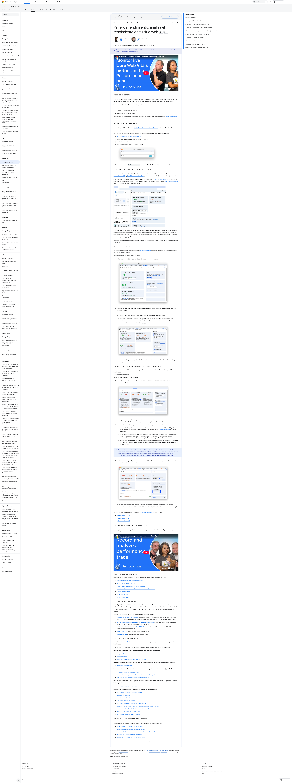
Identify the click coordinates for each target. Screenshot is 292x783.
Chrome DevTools (14, 7)
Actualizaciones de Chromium (119, 766)
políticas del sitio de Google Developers (158, 752)
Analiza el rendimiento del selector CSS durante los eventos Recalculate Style (138, 706)
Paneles (33, 9)
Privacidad (32, 779)
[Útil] (175, 23)
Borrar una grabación (123, 597)
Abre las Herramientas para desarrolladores (129, 136)
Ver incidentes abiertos (27, 768)
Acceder (287, 2)
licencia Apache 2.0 (123, 752)
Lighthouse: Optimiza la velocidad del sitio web (130, 726)
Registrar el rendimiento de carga (126, 583)
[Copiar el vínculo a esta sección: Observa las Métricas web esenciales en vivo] (152, 169)
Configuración (43, 9)
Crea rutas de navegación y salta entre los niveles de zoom (133, 677)
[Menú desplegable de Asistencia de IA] (28, 10)
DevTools (4, 9)
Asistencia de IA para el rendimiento (129, 51)
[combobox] (260, 1)
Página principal (117, 23)
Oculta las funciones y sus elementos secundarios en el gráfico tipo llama (137, 675)
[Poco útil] (177, 23)
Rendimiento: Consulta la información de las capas (131, 737)
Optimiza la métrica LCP (123, 515)
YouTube (204, 768)
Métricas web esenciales (171, 181)
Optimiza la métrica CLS (123, 521)
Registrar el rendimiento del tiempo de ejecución (130, 581)
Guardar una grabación (123, 591)
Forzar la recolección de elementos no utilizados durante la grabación (136, 589)
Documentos (26, 2)
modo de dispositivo (164, 430)
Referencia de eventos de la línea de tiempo (129, 714)
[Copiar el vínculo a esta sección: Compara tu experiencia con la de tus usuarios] (147, 247)
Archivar (114, 771)
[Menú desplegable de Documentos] (32, 2)
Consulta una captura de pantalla (126, 698)
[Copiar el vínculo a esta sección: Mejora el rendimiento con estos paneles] (148, 719)
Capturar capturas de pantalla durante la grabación (131, 586)
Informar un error (26, 766)
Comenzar (12, 9)
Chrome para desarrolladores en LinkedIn (212, 771)
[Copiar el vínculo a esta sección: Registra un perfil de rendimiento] (138, 574)
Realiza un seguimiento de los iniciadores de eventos (131, 659)
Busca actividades (122, 656)
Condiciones (25, 779)
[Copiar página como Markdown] (165, 32)
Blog (47, 2)
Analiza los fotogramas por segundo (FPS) (128, 711)
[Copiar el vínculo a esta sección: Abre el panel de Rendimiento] (139, 123)
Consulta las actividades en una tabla (127, 686)
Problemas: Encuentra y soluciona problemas (129, 734)
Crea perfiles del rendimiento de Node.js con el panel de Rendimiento (136, 709)
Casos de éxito (39, 2)
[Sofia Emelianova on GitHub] (138, 40)
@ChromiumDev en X (207, 766)
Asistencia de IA (21, 9)
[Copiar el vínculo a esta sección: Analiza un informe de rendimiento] (139, 639)
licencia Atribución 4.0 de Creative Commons (157, 750)
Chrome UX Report (145, 250)
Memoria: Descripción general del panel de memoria (131, 729)
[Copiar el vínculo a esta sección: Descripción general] (131, 95)
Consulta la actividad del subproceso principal (129, 692)
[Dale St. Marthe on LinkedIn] (121, 40)
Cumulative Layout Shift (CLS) (135, 176)
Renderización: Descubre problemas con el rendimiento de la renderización (137, 732)
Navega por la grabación (123, 654)
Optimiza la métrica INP (123, 518)
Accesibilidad (53, 9)
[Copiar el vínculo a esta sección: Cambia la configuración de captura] (140, 602)
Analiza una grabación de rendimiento (129, 642)
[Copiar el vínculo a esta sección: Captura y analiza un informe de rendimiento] (151, 525)
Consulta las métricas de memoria (126, 700)
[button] (10, 27)
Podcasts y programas (117, 773)
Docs (3, 7)
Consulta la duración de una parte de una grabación (131, 703)
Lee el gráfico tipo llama (123, 695)
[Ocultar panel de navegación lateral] (18, 780)
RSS (203, 773)
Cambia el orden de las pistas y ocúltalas (128, 672)
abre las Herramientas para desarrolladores (146, 128)
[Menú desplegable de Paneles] (37, 10)
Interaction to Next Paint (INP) (163, 179)
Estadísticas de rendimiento (124, 666)
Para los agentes (64, 9)
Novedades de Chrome (57, 2)
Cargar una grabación (123, 594)
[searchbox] (10, 14)
